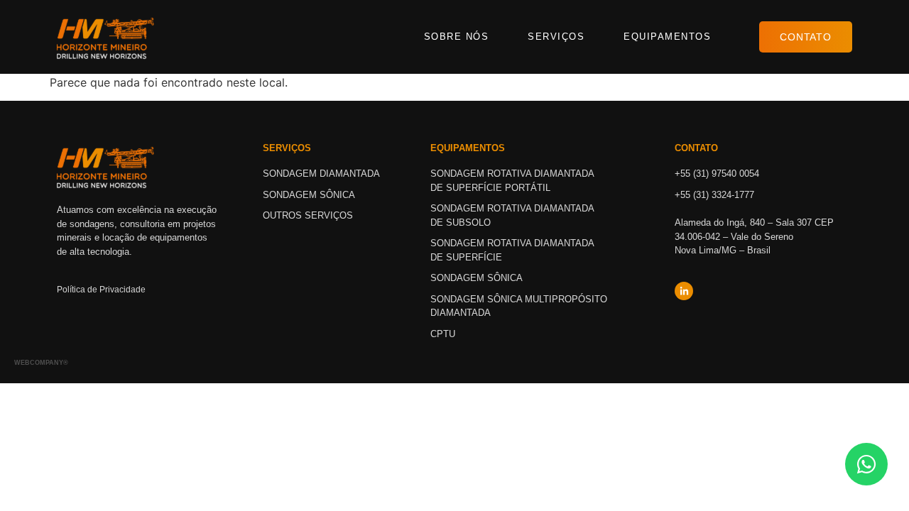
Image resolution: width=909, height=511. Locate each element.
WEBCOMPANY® (41, 362)
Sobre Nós (456, 36)
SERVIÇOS (287, 148)
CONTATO (696, 148)
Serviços (556, 36)
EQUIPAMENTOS (467, 148)
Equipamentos (667, 36)
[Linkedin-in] (684, 291)
